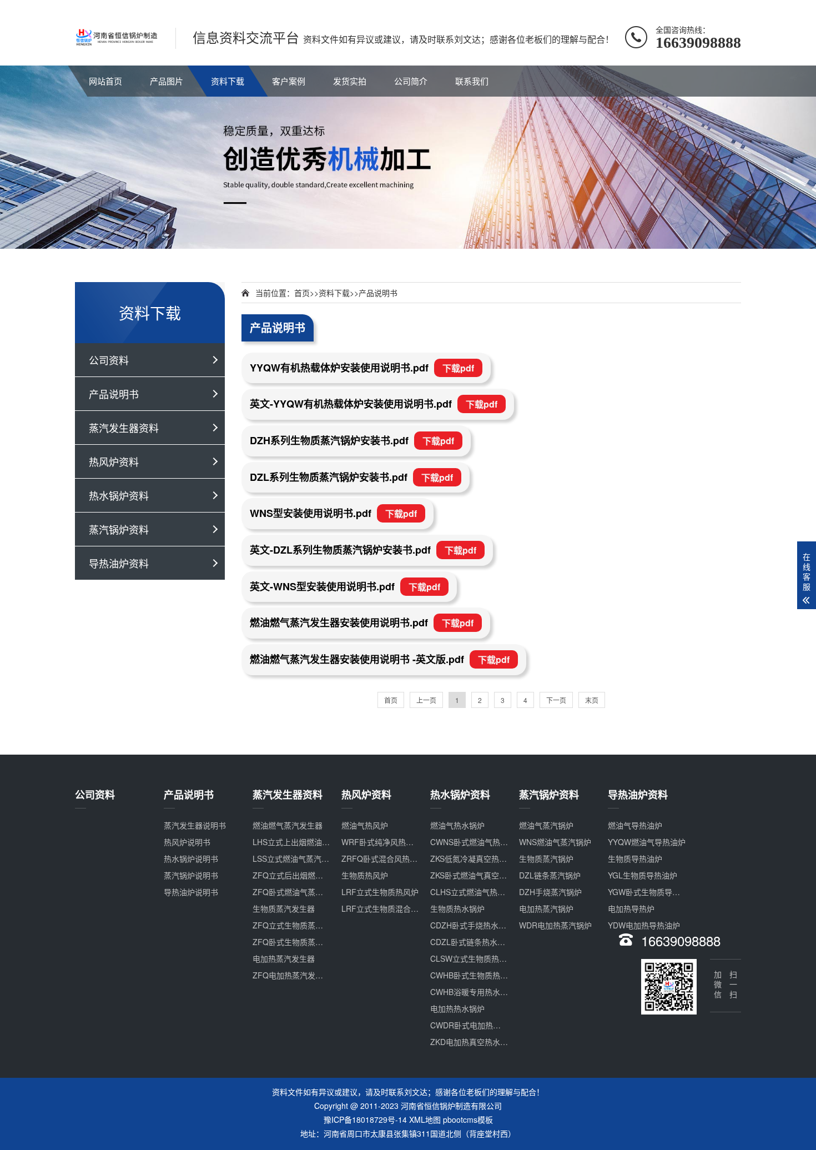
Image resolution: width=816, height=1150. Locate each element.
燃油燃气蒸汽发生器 (288, 825)
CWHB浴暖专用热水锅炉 (473, 991)
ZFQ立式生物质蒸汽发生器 (299, 925)
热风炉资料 (114, 461)
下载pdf (458, 367)
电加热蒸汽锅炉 (546, 908)
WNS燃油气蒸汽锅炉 (555, 841)
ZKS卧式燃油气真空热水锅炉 (480, 875)
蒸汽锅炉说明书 (191, 875)
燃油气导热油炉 (635, 825)
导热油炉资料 (119, 563)
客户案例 (288, 81)
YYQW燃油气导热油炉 (647, 841)
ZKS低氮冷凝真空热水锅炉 (476, 858)
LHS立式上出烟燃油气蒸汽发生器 (311, 841)
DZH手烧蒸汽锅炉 (550, 891)
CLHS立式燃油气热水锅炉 (475, 891)
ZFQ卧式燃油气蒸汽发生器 (299, 891)
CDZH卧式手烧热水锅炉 (472, 925)
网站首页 (105, 81)
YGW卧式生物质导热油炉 (652, 891)
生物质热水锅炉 (457, 908)
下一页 (556, 700)
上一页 (426, 700)
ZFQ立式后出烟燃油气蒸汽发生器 (311, 875)
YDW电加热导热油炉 (644, 925)
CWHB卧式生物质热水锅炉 (476, 975)
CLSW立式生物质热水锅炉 (476, 958)
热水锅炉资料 (119, 495)
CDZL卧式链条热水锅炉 (471, 941)
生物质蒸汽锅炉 (546, 858)
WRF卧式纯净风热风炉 (381, 841)
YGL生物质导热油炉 (642, 875)
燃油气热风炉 (364, 825)
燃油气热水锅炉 (457, 825)
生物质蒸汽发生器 (284, 908)
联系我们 (471, 81)
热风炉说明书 (187, 841)
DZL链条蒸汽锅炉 (550, 875)
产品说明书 (114, 393)
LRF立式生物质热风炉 (380, 891)
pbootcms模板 (468, 1119)
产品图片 (166, 81)
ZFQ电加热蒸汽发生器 (292, 975)
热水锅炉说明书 (191, 858)
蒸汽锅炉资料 (119, 529)
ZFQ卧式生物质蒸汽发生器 (299, 941)
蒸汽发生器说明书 (195, 825)
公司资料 (109, 360)
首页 (302, 292)
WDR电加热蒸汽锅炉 (555, 925)
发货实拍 (349, 81)
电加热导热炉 (631, 908)
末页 (591, 700)
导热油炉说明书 (191, 891)
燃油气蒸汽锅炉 (546, 825)
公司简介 (410, 81)
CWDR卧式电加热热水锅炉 (477, 1025)
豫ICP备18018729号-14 (365, 1119)
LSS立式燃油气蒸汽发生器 (299, 858)
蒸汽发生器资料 (124, 427)
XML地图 (425, 1119)
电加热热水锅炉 (457, 1008)
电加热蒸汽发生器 (284, 958)
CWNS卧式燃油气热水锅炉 (476, 841)
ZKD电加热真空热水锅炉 (473, 1041)
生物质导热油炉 (635, 858)
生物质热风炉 (364, 875)
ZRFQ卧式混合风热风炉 (383, 858)
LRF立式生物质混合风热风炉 (391, 908)
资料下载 (227, 81)
